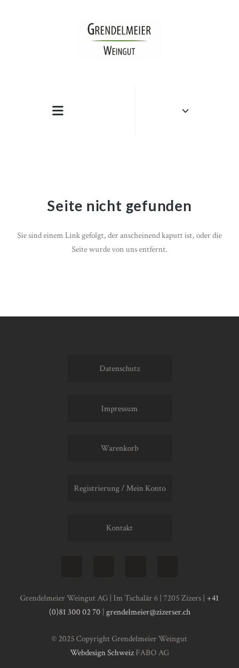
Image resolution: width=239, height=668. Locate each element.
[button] (58, 110)
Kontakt (119, 528)
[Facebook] (103, 566)
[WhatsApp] (167, 566)
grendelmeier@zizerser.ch (148, 612)
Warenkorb (119, 448)
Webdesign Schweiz (102, 652)
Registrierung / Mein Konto (120, 488)
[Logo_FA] (119, 40)
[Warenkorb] (102, 110)
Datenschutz (119, 368)
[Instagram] (71, 566)
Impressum (119, 408)
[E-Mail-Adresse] (135, 566)
